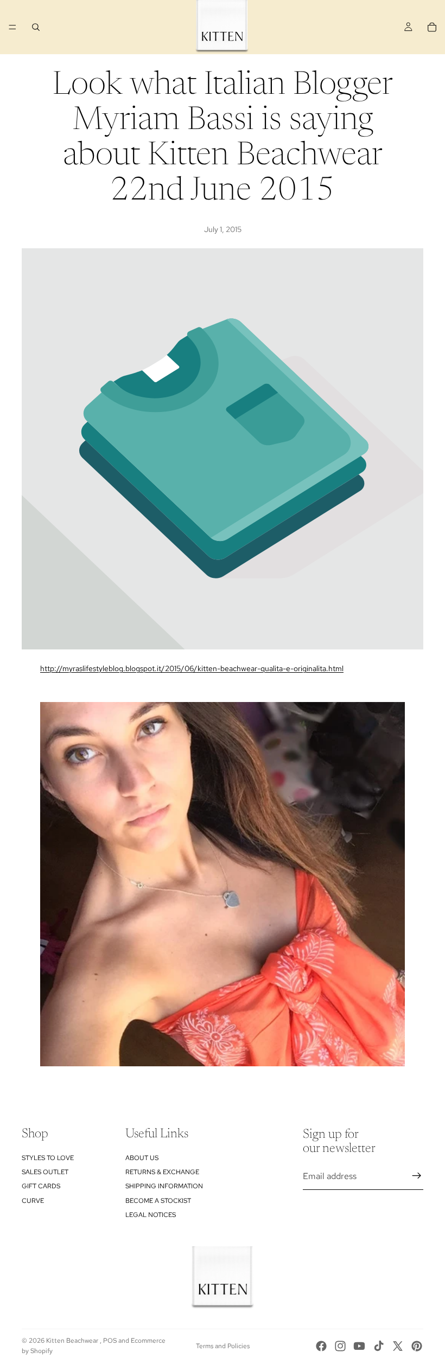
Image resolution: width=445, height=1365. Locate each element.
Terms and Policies (223, 1346)
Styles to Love (48, 1157)
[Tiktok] (378, 1346)
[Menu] (12, 27)
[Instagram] (340, 1346)
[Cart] (432, 27)
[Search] (36, 27)
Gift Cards (41, 1186)
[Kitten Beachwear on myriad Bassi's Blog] (222, 884)
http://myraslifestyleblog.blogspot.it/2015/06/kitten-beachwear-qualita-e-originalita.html (192, 668)
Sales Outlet (45, 1172)
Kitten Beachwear (73, 1340)
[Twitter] (397, 1346)
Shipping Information (164, 1186)
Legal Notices (150, 1215)
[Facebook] (321, 1346)
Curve (33, 1200)
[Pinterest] (416, 1346)
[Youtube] (359, 1346)
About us (141, 1157)
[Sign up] (416, 1175)
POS (110, 1340)
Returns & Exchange (162, 1172)
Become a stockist (158, 1200)
